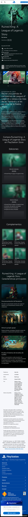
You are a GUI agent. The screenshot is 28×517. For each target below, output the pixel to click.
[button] (14, 77)
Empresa (3, 472)
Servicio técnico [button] (6, 483)
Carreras (3, 466)
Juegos (7, 459)
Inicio (3, 459)
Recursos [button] (4, 486)
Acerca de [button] (4, 463)
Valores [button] (4, 480)
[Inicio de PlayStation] (14, 2)
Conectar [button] (4, 489)
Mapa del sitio (24, 511)
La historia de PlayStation (7, 473)
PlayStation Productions (6, 470)
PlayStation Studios (6, 468)
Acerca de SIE (4, 464)
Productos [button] (4, 477)
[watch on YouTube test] (22, 82)
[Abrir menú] (1, 2)
